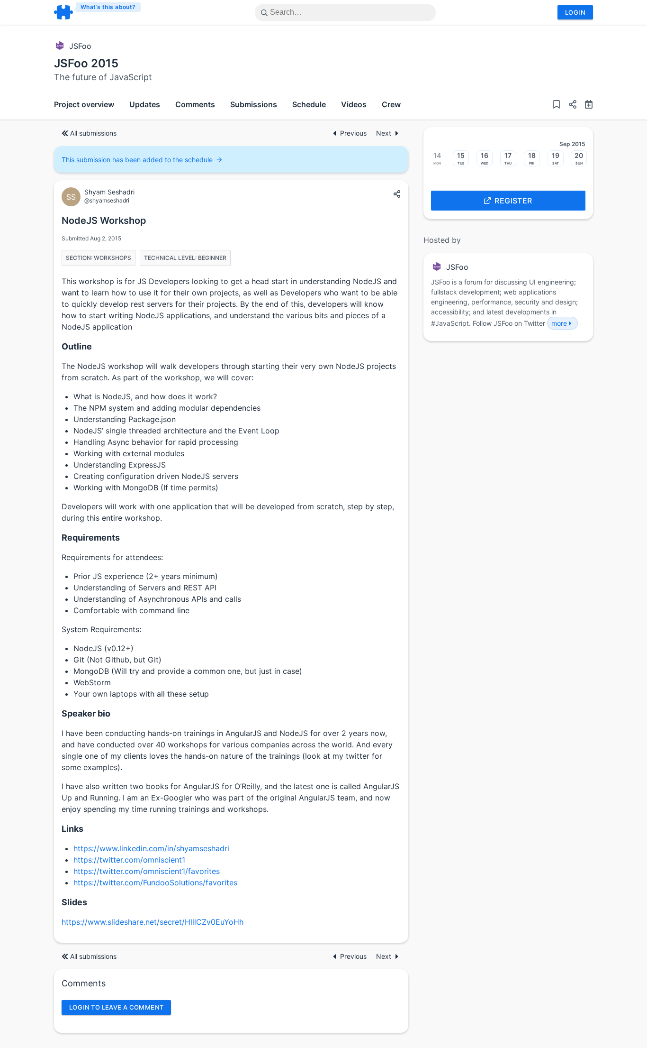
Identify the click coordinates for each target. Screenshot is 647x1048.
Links (72, 829)
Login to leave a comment (116, 1007)
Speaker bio (86, 713)
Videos (354, 104)
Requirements (91, 537)
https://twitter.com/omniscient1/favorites (146, 871)
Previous (354, 133)
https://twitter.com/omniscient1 (129, 859)
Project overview (84, 104)
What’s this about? (108, 6)
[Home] (98, 12)
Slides (74, 902)
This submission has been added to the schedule (137, 160)
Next (383, 133)
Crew (391, 104)
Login (575, 12)
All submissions (93, 133)
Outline (77, 346)
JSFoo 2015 (86, 63)
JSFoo (80, 46)
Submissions (253, 104)
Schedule (309, 104)
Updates (144, 104)
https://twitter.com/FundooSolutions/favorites (155, 882)
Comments (195, 104)
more (559, 323)
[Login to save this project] (556, 105)
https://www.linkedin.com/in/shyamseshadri (151, 848)
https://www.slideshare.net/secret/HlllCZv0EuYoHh (152, 922)
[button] (569, 105)
